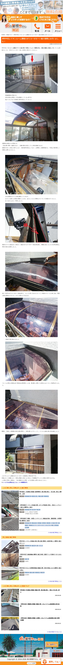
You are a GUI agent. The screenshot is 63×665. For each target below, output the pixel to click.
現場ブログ (9, 34)
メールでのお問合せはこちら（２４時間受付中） (15, 482)
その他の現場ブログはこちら (54, 631)
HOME (3, 34)
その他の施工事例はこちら (55, 532)
